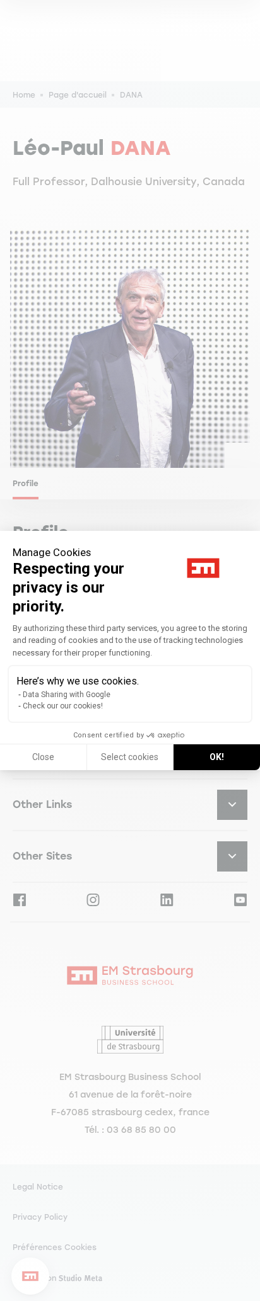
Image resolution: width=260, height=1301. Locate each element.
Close (43, 757)
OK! (217, 757)
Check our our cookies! (63, 706)
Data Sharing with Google (66, 694)
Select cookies (129, 757)
